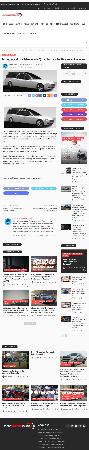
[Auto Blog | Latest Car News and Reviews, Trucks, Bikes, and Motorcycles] (19, 426)
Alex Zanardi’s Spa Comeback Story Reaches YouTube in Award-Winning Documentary (72, 148)
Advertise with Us (71, 8)
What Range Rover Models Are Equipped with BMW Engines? (73, 405)
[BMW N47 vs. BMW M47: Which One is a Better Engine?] (44, 393)
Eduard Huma (9, 377)
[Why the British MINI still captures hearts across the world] (66, 291)
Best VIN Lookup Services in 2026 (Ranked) (70, 261)
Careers (49, 8)
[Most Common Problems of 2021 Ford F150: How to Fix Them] (15, 393)
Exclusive (80, 138)
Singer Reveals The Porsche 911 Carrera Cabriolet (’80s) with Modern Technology (43, 310)
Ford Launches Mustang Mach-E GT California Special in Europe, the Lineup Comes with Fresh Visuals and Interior (79, 211)
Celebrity (72, 138)
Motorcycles (62, 24)
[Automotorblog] (12, 15)
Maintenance (66, 365)
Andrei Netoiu (13, 65)
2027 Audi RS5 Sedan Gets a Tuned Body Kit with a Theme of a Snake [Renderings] (15, 310)
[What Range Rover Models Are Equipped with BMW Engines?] (66, 305)
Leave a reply (11, 244)
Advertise (22, 33)
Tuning (6, 33)
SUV (63, 399)
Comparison (67, 254)
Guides (70, 363)
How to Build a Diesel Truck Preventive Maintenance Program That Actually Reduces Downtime (72, 373)
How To (76, 363)
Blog (11, 24)
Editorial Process (59, 8)
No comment (39, 65)
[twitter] (74, 105)
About (38, 8)
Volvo (35, 270)
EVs (83, 24)
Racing (65, 138)
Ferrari (7, 270)
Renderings (23, 301)
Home (5, 24)
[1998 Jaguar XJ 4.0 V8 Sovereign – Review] (66, 279)
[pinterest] (74, 110)
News (17, 24)
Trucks (44, 24)
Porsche (35, 303)
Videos (78, 140)
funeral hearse (13, 178)
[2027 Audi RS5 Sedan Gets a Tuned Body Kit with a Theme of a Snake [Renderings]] (16, 298)
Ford (5, 399)
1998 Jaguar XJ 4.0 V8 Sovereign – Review (78, 279)
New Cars (35, 24)
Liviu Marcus (38, 282)
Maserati (6, 54)
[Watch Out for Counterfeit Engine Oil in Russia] (15, 360)
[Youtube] (74, 119)
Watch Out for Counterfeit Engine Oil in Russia (13, 372)
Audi (6, 301)
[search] (86, 42)
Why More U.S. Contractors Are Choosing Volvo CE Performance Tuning (42, 277)
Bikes (52, 24)
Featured (49, 301)
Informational (77, 254)
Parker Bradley (10, 284)
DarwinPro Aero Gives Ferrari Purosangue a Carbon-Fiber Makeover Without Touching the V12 (15, 278)
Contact (32, 33)
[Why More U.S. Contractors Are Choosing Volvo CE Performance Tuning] (44, 264)
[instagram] (74, 114)
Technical (74, 24)
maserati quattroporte (34, 178)
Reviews (25, 24)
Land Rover (65, 395)
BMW (34, 399)
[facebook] (74, 100)
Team (43, 8)
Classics (42, 301)
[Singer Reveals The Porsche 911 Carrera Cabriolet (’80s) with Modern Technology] (44, 298)
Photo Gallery (15, 270)
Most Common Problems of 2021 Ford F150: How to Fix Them (13, 406)
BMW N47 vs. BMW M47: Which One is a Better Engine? (44, 405)
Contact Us (82, 8)
